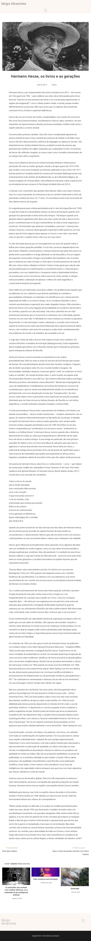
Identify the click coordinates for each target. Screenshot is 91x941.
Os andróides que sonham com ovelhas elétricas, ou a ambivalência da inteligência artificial (16, 891)
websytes (56, 936)
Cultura (53, 85)
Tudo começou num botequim (45, 879)
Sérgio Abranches (13, 3)
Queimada (75, 888)
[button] (45, 10)
